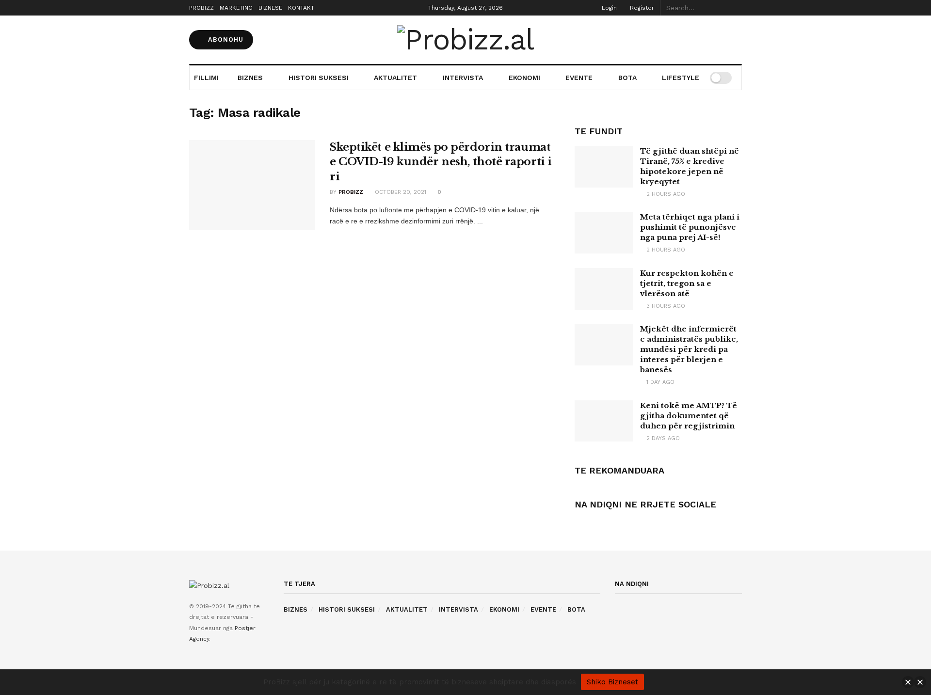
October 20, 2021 (399, 192)
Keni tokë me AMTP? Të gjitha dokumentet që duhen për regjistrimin (688, 415)
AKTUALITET (395, 77)
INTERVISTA (463, 77)
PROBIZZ (201, 7)
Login (608, 7)
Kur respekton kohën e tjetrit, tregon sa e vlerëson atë (687, 283)
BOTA (627, 77)
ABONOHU (224, 39)
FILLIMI (206, 77)
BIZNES (250, 77)
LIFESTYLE (680, 77)
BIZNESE (270, 7)
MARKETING (236, 7)
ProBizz (350, 192)
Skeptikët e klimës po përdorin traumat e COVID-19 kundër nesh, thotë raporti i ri (441, 162)
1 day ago (659, 382)
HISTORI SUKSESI (319, 77)
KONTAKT (301, 7)
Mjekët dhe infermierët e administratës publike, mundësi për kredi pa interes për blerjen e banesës (689, 349)
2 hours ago (664, 194)
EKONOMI (524, 77)
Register (641, 7)
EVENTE (579, 77)
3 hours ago (664, 306)
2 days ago (662, 438)
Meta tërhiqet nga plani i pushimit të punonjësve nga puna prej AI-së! (689, 227)
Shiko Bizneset (612, 682)
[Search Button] (736, 8)
